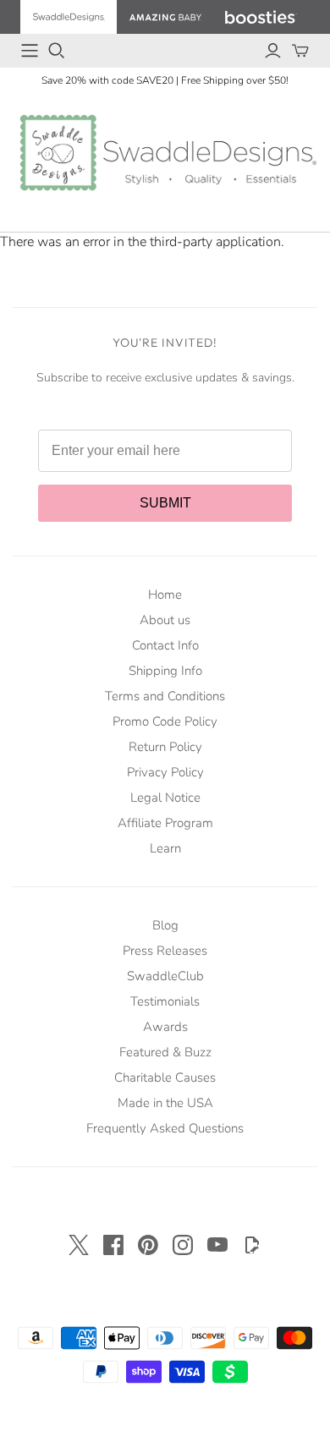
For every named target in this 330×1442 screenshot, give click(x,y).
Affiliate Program (165, 822)
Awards (165, 1026)
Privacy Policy (165, 772)
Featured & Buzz (165, 1052)
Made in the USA (165, 1102)
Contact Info (165, 645)
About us (165, 619)
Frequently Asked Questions (165, 1128)
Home (165, 594)
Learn (165, 848)
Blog (165, 925)
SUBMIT (165, 503)
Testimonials (165, 1001)
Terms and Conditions (165, 696)
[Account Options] (273, 50)
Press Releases (165, 950)
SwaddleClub (165, 976)
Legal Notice (165, 797)
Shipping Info (165, 670)
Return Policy (165, 746)
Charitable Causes (165, 1077)
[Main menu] (29, 50)
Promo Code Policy (165, 721)
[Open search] (56, 50)
